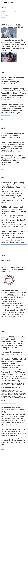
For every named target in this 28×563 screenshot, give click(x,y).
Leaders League (5, 99)
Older (16, 11)
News (2, 13)
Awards (3, 11)
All (2, 119)
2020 (11, 17)
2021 (11, 15)
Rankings (3, 17)
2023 (11, 11)
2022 (11, 13)
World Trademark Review (8, 403)
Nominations (4, 15)
